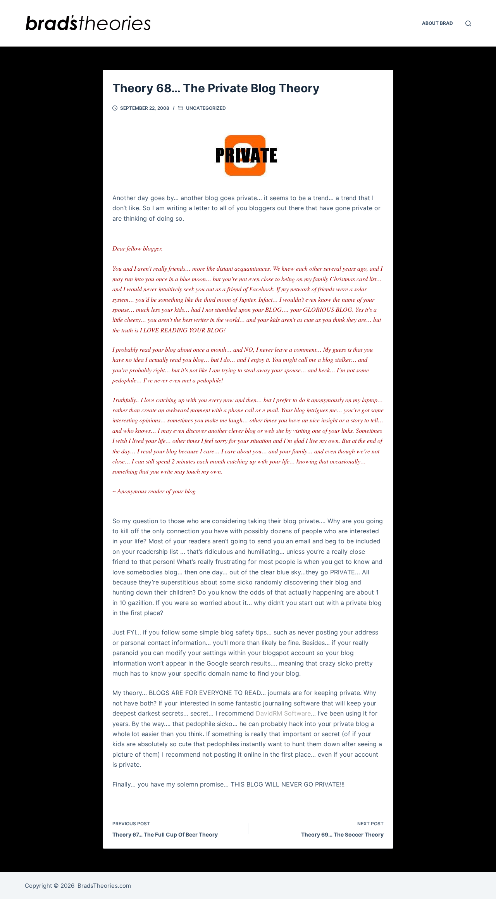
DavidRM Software (283, 713)
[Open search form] (468, 23)
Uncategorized (206, 108)
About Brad (437, 23)
